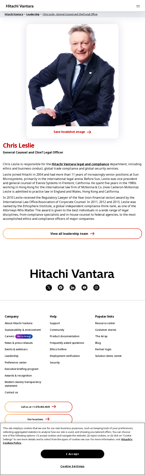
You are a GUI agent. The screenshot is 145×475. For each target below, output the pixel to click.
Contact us (11, 392)
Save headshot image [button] (69, 132)
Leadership (12, 356)
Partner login (103, 349)
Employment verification (65, 356)
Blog (98, 343)
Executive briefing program (22, 369)
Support (55, 323)
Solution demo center (108, 356)
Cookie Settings (72, 466)
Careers (9, 336)
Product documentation (64, 336)
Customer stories (105, 330)
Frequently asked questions (67, 343)
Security (55, 362)
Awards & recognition (18, 375)
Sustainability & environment (23, 330)
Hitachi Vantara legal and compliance (80, 164)
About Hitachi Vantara (18, 323)
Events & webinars (16, 349)
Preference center (15, 362)
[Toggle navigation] (138, 6)
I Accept (72, 454)
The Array (101, 336)
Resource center (105, 323)
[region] (72, 449)
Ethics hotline (58, 349)
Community (57, 330)
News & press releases (19, 343)
